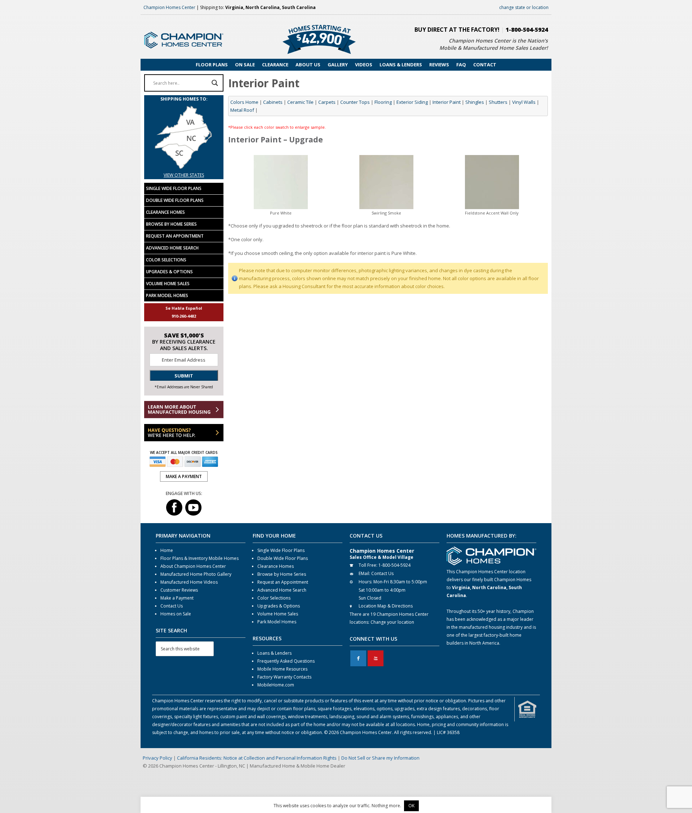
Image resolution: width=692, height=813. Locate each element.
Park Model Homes (167, 295)
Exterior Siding (412, 102)
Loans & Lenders (274, 653)
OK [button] (411, 806)
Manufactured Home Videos (189, 582)
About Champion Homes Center (193, 566)
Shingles (474, 102)
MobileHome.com (275, 685)
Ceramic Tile (300, 102)
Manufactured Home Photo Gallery (195, 574)
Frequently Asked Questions (286, 661)
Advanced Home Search (172, 248)
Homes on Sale (175, 614)
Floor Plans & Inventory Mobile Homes (199, 558)
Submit (183, 375)
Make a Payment (177, 598)
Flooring (383, 102)
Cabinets (273, 102)
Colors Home (244, 102)
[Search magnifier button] (215, 83)
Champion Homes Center (169, 7)
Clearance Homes (165, 212)
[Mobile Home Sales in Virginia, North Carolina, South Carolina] (183, 167)
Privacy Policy (157, 758)
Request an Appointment (175, 236)
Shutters (498, 102)
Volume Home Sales (168, 283)
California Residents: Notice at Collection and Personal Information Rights (257, 758)
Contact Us (171, 606)
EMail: (364, 573)
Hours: (365, 582)
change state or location (524, 7)
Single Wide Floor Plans (173, 188)
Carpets (327, 102)
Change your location (392, 622)
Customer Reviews (179, 590)
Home (166, 550)
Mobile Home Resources (282, 669)
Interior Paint (446, 102)
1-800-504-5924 (527, 30)
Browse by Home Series (171, 224)
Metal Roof (242, 110)
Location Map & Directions (386, 606)
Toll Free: (368, 565)
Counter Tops (355, 102)
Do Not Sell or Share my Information (380, 758)
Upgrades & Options (169, 272)
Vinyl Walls (524, 102)
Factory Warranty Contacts (284, 677)
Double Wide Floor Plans (175, 200)
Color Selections (166, 260)
